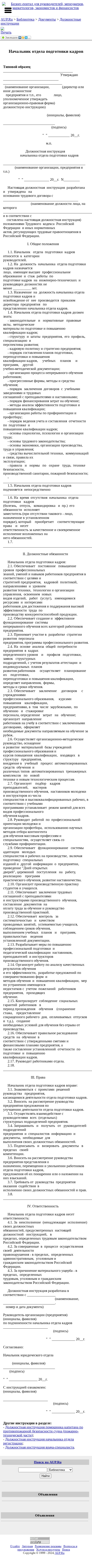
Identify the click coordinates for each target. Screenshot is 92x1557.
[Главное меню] (8, 10)
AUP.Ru (7, 19)
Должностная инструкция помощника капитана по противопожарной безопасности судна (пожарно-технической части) (43, 1431)
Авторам (27, 1546)
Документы (47, 19)
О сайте (15, 1546)
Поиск (66, 1549)
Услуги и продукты (48, 1549)
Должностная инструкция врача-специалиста (39, 1447)
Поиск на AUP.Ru (47, 1462)
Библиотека (25, 19)
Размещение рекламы (48, 1546)
